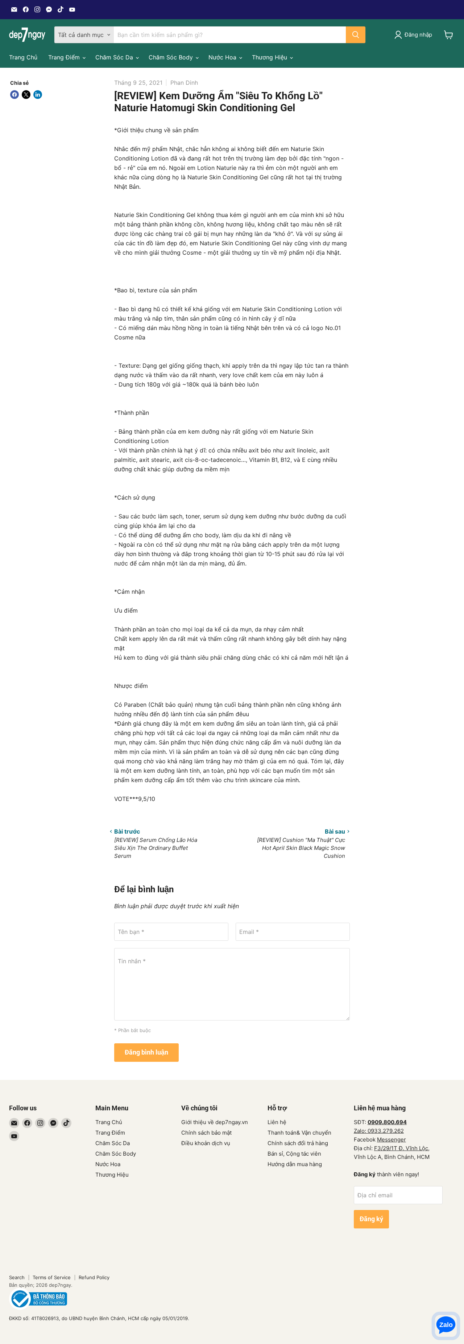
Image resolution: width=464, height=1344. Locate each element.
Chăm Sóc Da (115, 57)
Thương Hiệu (270, 57)
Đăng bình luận (146, 1052)
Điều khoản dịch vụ (205, 1143)
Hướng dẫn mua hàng (295, 1164)
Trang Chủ (23, 57)
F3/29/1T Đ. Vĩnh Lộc (401, 1148)
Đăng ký (371, 1219)
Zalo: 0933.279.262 (379, 1130)
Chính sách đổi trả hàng (298, 1143)
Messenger (391, 1139)
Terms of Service (52, 1277)
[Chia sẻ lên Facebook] (14, 94)
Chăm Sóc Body (172, 57)
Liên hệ (277, 1122)
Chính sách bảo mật (206, 1132)
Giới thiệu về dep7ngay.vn (214, 1122)
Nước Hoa (223, 57)
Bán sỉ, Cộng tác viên (294, 1153)
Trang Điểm (65, 57)
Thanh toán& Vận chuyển (299, 1132)
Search (17, 1277)
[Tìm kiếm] (355, 34)
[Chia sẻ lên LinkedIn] (37, 94)
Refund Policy (94, 1277)
